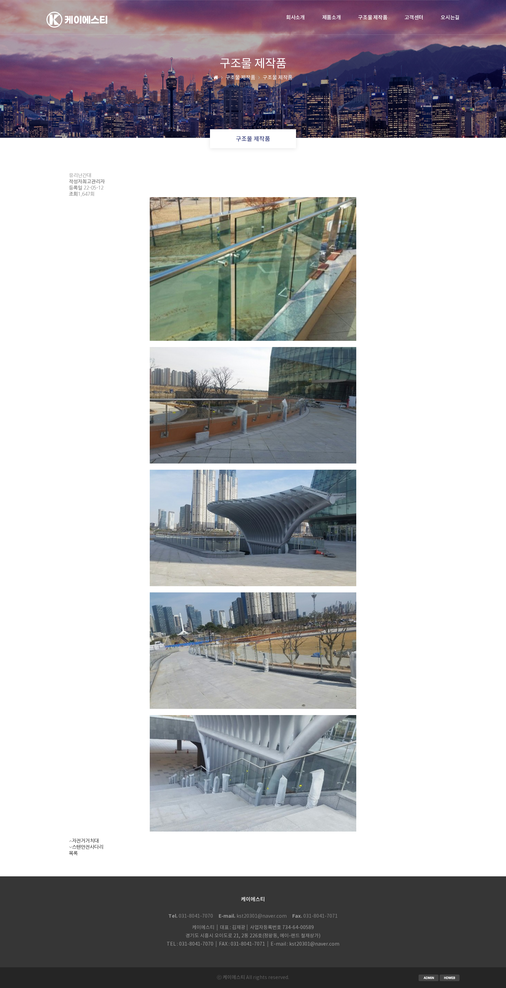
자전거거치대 (85, 840)
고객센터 (413, 18)
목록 (73, 853)
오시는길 (450, 18)
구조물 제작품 (372, 18)
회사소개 (295, 18)
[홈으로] (215, 78)
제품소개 (331, 18)
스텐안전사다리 (87, 847)
